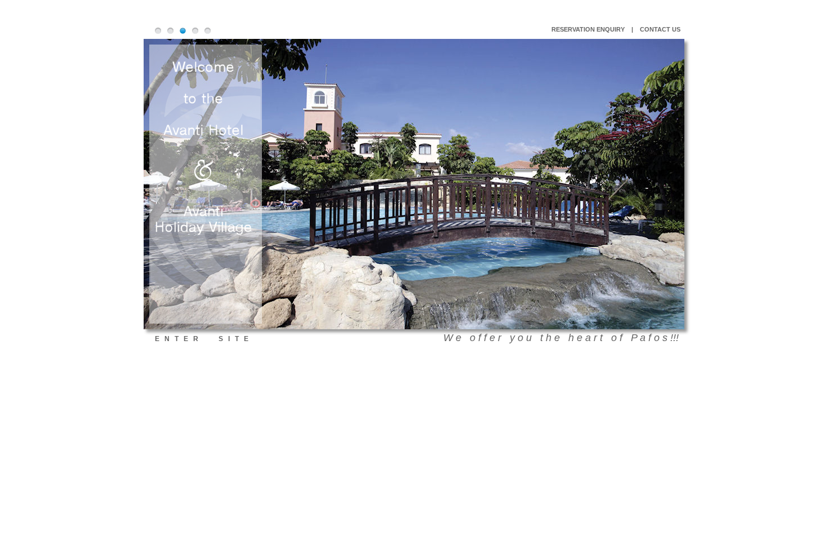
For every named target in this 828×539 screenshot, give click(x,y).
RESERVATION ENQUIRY (588, 29)
